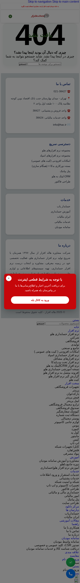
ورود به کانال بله (40, 300)
